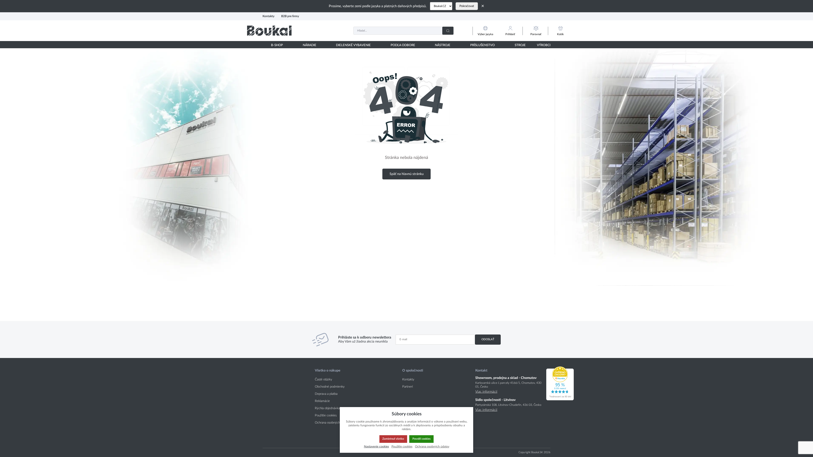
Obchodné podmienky (330, 386)
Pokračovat (466, 6)
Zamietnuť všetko (393, 438)
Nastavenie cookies (376, 446)
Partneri (407, 386)
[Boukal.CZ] (441, 6)
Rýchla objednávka (327, 408)
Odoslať (487, 339)
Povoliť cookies (421, 438)
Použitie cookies (326, 415)
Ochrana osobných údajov (332, 422)
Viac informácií (486, 391)
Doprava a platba (326, 393)
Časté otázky (323, 379)
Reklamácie (322, 401)
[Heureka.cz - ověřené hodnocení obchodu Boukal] (560, 399)
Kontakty (268, 16)
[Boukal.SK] (269, 31)
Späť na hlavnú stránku (407, 174)
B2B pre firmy (290, 16)
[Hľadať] (448, 31)
